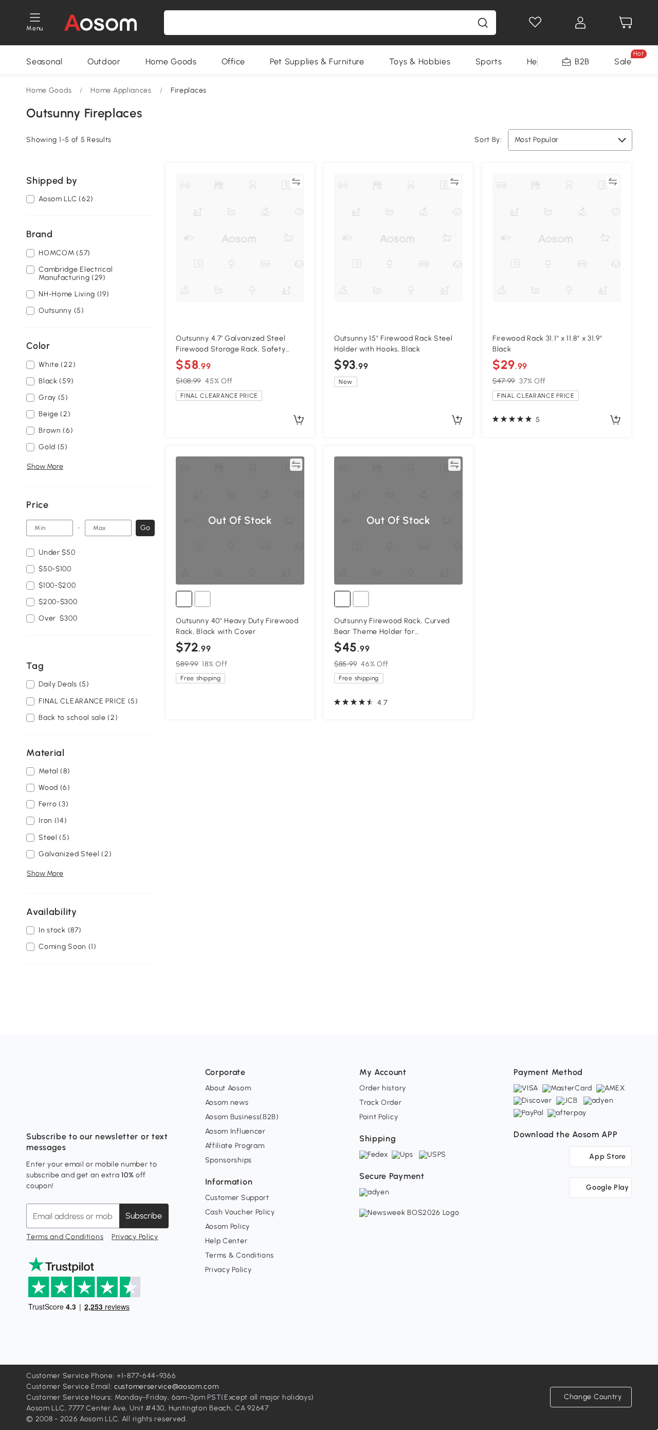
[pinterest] (102, 1111)
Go (145, 527)
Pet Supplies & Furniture (317, 61)
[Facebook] (34, 1111)
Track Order (380, 1102)
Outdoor (104, 61)
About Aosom (228, 1088)
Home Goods (171, 61)
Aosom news (227, 1102)
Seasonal (44, 61)
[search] (482, 22)
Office (233, 61)
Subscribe (143, 1216)
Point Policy (378, 1117)
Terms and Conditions (64, 1236)
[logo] (100, 22)
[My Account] (580, 22)
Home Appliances (121, 90)
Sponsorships (228, 1160)
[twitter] (125, 1111)
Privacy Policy (135, 1236)
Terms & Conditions (240, 1255)
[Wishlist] (535, 22)
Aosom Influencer (235, 1131)
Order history (382, 1088)
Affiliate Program (235, 1145)
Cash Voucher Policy (240, 1212)
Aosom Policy (227, 1226)
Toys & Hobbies (420, 61)
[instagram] (57, 1111)
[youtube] (79, 1111)
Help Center (226, 1241)
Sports (489, 61)
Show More (45, 467)
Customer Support (237, 1197)
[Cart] (625, 22)
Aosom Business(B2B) (242, 1117)
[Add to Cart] (298, 420)
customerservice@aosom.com (166, 1386)
